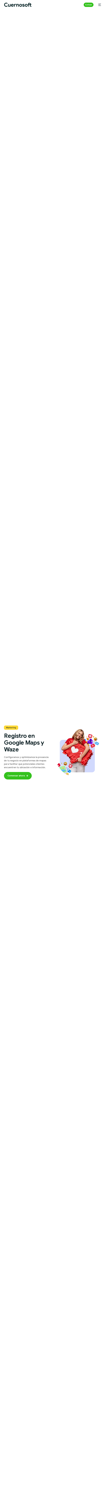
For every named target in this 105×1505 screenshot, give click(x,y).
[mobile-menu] (98, 4)
